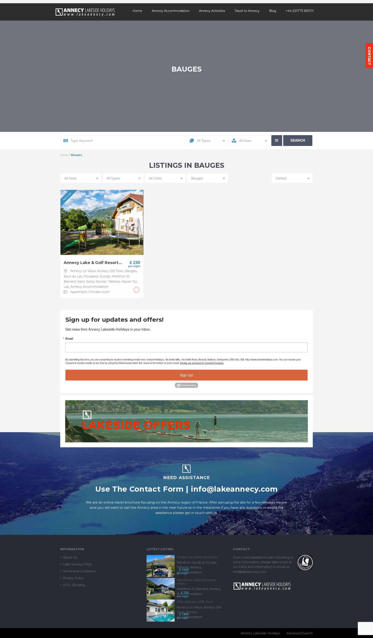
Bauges (131, 271)
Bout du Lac (73, 276)
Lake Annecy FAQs (77, 564)
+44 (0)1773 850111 (300, 11)
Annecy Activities (212, 11)
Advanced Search (299, 633)
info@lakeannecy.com (234, 488)
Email (69, 338)
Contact (369, 55)
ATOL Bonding (74, 585)
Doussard (91, 276)
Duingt (105, 276)
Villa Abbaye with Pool (195, 601)
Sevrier (101, 281)
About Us (70, 557)
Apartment (78, 292)
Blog (272, 11)
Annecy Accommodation (171, 11)
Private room (100, 292)
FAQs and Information (256, 567)
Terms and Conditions (79, 571)
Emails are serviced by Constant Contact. (202, 363)
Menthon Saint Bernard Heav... (196, 582)
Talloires (114, 281)
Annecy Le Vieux (83, 271)
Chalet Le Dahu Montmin (197, 557)
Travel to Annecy (246, 11)
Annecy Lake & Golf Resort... (93, 263)
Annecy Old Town (110, 271)
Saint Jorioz (86, 281)
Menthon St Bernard (192, 589)
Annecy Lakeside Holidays (260, 633)
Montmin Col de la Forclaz (196, 562)
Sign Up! (186, 375)
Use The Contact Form (139, 488)
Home (137, 11)
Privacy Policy (73, 578)
